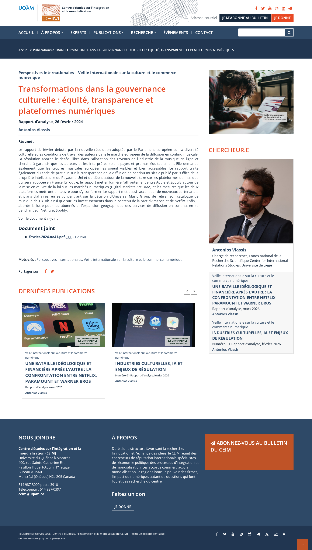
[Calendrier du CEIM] (283, 8)
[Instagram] (276, 8)
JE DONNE (282, 17)
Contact (204, 32)
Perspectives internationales (46, 72)
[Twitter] (263, 8)
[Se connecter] (284, 534)
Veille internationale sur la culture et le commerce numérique (97, 75)
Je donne (123, 506)
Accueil (26, 32)
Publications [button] (107, 32)
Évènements (175, 32)
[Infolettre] (290, 8)
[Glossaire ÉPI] (266, 534)
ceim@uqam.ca (31, 494)
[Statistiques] (276, 534)
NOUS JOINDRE (36, 437)
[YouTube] (270, 8)
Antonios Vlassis (34, 129)
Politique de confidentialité (147, 534)
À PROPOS (124, 437)
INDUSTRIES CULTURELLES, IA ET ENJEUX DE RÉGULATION (149, 366)
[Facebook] (256, 8)
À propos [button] (50, 32)
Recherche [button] (142, 32)
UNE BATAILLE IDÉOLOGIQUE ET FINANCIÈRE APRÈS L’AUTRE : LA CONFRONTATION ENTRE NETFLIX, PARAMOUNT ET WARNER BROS (61, 372)
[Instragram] (241, 534)
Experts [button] (78, 32)
